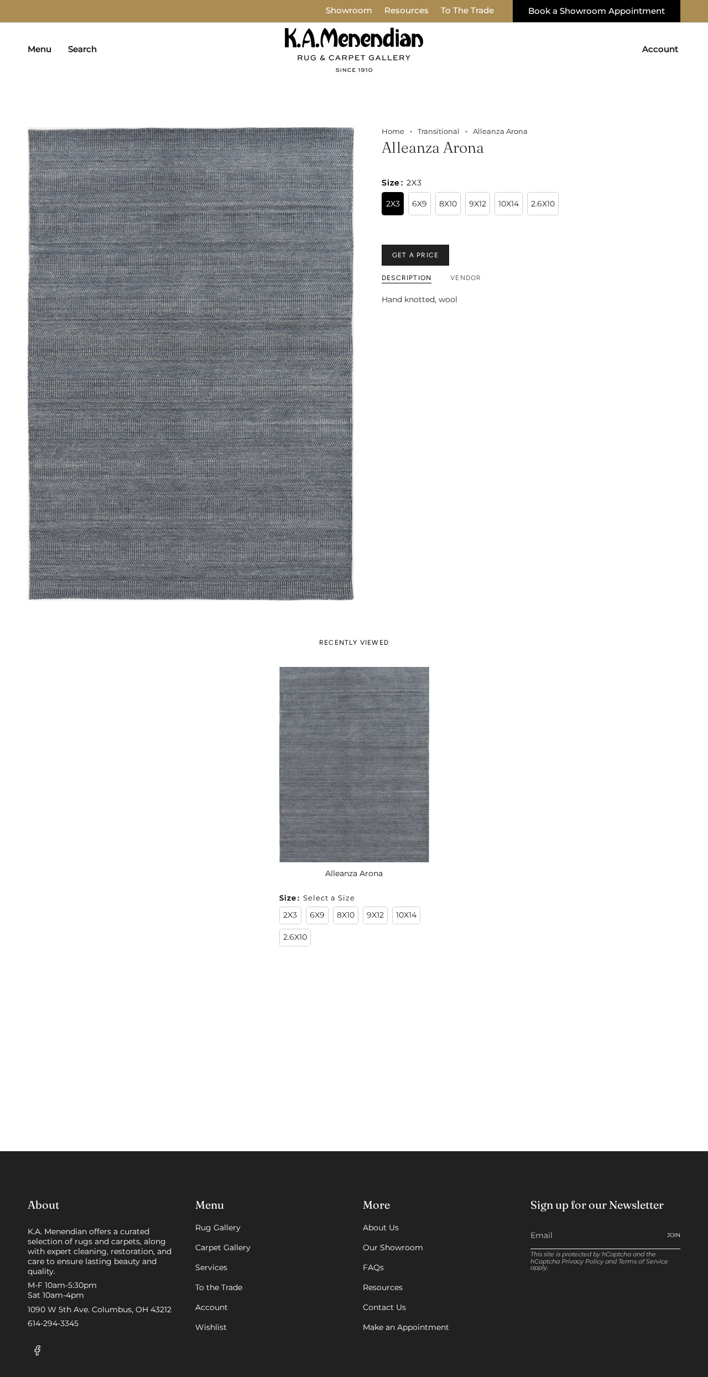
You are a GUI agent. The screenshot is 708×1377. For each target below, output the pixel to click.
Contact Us (384, 1307)
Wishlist (211, 1327)
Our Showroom (393, 1247)
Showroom (349, 10)
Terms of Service (643, 1261)
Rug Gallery (218, 1228)
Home (393, 131)
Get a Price (415, 255)
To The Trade (467, 10)
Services (211, 1267)
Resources (406, 10)
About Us (381, 1228)
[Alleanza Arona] (354, 764)
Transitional (439, 131)
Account (211, 1307)
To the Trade (218, 1287)
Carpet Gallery (223, 1247)
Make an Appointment (406, 1327)
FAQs (373, 1267)
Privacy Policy (582, 1261)
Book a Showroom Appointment (596, 11)
